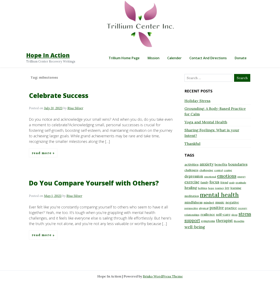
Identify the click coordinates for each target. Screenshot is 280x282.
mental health (219, 195)
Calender (174, 58)
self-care (223, 214)
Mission (153, 58)
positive (216, 207)
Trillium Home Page (124, 58)
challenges (191, 170)
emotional (210, 176)
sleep (234, 214)
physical (203, 208)
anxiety (207, 164)
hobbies (202, 188)
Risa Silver (75, 108)
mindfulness (193, 202)
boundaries (237, 164)
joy (227, 188)
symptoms (208, 221)
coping (228, 170)
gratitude (241, 182)
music (219, 202)
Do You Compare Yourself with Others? (94, 183)
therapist (224, 220)
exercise (191, 182)
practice (231, 208)
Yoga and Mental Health (205, 122)
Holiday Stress (197, 100)
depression (193, 176)
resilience (207, 214)
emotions (226, 176)
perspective (191, 208)
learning (235, 188)
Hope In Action (48, 55)
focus (214, 182)
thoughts (239, 221)
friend (224, 182)
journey (219, 188)
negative (232, 202)
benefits (221, 164)
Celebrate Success (58, 95)
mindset (209, 202)
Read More (42, 153)
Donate (241, 58)
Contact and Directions (208, 58)
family (204, 182)
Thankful (192, 143)
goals (231, 182)
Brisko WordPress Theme (163, 276)
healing (190, 187)
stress (245, 214)
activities (191, 164)
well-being (194, 226)
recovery (242, 208)
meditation (191, 196)
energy (241, 176)
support (192, 220)
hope (211, 188)
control (218, 170)
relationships (191, 214)
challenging (206, 170)
